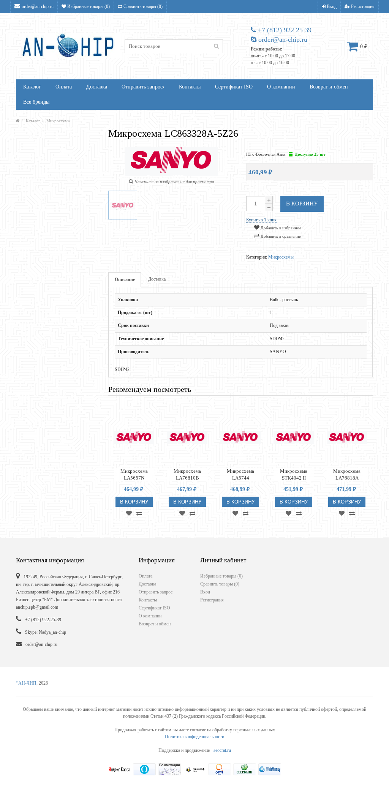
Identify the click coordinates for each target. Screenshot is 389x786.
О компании (281, 87)
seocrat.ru (222, 750)
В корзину (302, 203)
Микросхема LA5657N (134, 474)
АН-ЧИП (26, 683)
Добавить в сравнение (280, 236)
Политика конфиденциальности (194, 736)
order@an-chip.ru (38, 6)
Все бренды (36, 102)
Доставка (96, 87)
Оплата (63, 87)
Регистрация (362, 6)
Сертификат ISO (234, 87)
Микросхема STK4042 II (293, 474)
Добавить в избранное (280, 228)
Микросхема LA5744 (240, 474)
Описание (125, 279)
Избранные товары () (88, 6)
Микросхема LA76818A (347, 474)
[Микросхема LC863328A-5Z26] (122, 205)
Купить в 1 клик (261, 220)
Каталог (32, 87)
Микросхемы (58, 120)
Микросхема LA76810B (187, 474)
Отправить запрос (143, 87)
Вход (331, 6)
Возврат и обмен (329, 87)
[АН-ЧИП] (18, 120)
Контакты (190, 87)
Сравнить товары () (142, 6)
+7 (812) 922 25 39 (284, 30)
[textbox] (174, 46)
